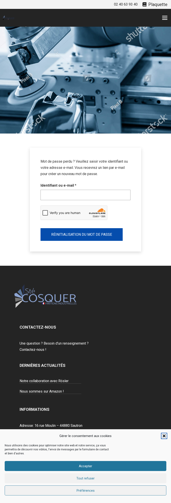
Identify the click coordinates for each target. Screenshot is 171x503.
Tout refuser (85, 478)
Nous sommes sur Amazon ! (42, 391)
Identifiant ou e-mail (68, 185)
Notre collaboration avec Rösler (44, 381)
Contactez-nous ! (33, 349)
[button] (164, 436)
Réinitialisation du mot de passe (81, 234)
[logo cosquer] (8, 18)
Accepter (85, 466)
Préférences (86, 491)
